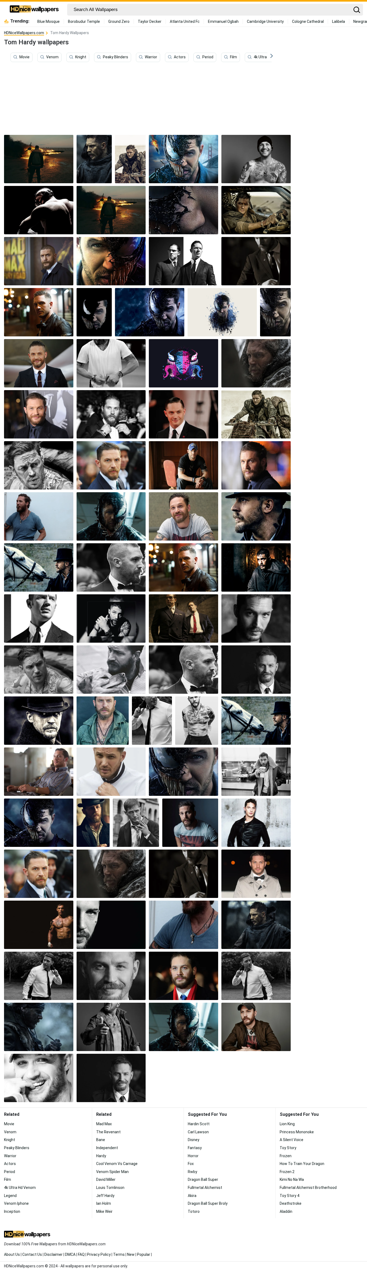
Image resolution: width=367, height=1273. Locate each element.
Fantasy (195, 1148)
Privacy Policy (99, 1254)
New (131, 1254)
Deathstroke (290, 1203)
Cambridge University (265, 21)
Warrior (151, 57)
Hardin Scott (199, 1124)
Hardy (101, 1156)
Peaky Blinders (115, 57)
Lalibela (338, 21)
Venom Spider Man (112, 1172)
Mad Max (104, 1124)
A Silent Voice (291, 1140)
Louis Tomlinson (110, 1187)
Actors (180, 57)
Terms (119, 1254)
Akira (192, 1195)
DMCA (70, 1254)
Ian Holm (103, 1203)
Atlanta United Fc (185, 21)
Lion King (287, 1124)
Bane (100, 1140)
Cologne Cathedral (308, 21)
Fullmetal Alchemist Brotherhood (308, 1187)
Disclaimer (53, 1254)
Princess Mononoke (297, 1132)
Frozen (286, 1156)
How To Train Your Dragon (302, 1163)
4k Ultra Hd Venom (269, 57)
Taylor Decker (149, 21)
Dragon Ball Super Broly (208, 1203)
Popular (143, 1254)
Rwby (192, 1172)
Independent (107, 1148)
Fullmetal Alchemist (205, 1187)
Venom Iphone (16, 1203)
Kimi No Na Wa (292, 1179)
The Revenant (108, 1132)
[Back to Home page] (34, 10)
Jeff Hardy (105, 1195)
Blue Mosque (48, 21)
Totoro (194, 1211)
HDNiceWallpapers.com (24, 33)
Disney (193, 1140)
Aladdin (286, 1211)
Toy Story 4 (289, 1195)
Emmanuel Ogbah (223, 21)
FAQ (81, 1254)
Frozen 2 (287, 1172)
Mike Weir (104, 1211)
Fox (191, 1163)
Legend (10, 1195)
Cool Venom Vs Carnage (117, 1163)
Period (207, 57)
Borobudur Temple (84, 21)
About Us (12, 1254)
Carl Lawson (198, 1132)
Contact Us (32, 1254)
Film (233, 57)
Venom (52, 57)
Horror (193, 1156)
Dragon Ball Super (203, 1179)
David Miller (106, 1179)
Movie (24, 57)
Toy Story (288, 1148)
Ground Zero (118, 21)
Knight (80, 57)
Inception (12, 1211)
